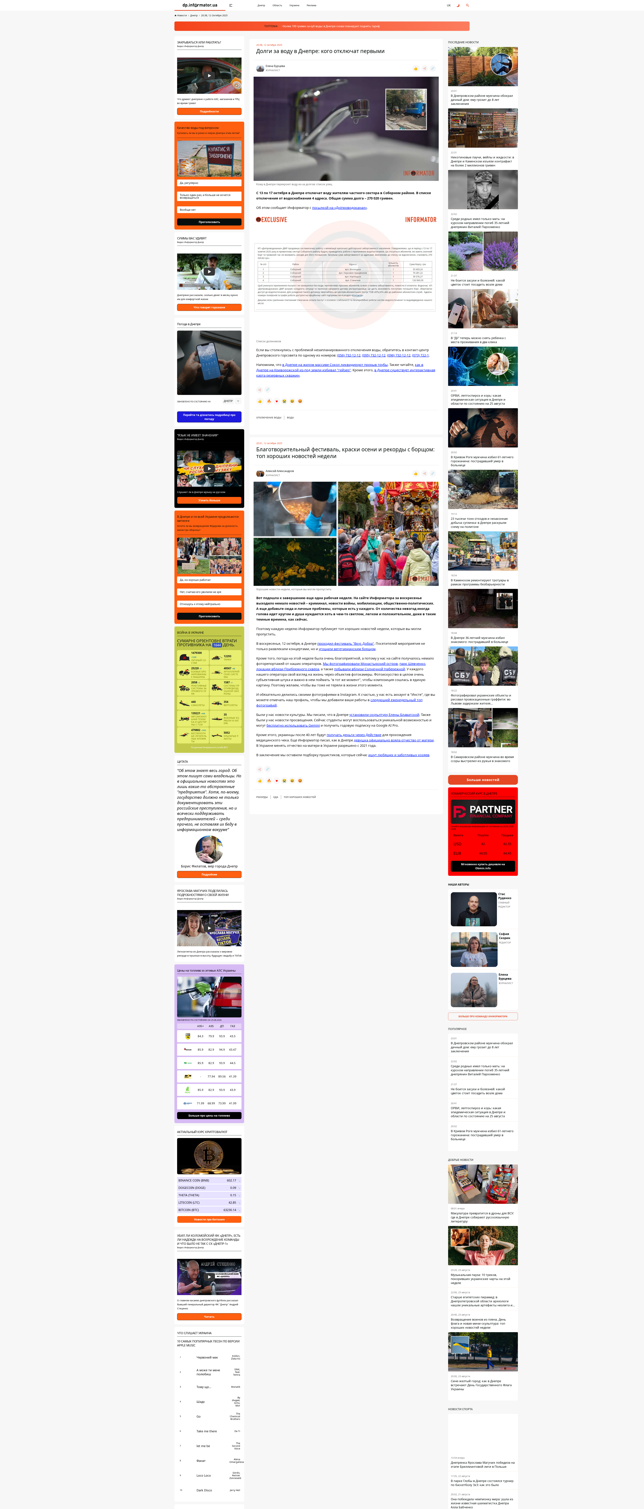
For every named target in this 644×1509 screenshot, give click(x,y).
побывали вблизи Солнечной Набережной (369, 669)
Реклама (311, 5)
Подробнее (209, 874)
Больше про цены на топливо (209, 1115)
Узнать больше (209, 500)
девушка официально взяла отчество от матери (394, 740)
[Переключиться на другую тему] (458, 5)
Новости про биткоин (209, 1219)
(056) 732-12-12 (348, 355)
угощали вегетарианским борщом (347, 649)
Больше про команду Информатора (483, 1016)
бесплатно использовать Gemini (293, 725)
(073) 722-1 (420, 355)
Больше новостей (483, 779)
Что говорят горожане (209, 307)
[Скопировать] (432, 68)
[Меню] (230, 5)
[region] (209, 410)
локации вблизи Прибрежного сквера (287, 669)
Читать (209, 1317)
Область (277, 5)
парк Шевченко (412, 663)
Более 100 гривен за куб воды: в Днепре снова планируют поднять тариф (331, 26)
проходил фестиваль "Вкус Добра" (345, 643)
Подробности (209, 111)
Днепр (261, 5)
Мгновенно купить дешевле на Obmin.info (483, 866)
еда (275, 797)
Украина (294, 5)
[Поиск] (468, 5)
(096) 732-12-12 (398, 355)
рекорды (262, 797)
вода (290, 417)
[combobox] (231, 401)
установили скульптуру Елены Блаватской (384, 714)
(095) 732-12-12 (373, 355)
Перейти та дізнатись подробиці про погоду (209, 417)
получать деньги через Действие (354, 735)
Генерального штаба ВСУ (215, 747)
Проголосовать (209, 222)
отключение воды (268, 417)
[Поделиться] (424, 68)
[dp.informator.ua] (199, 5)
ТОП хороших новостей (300, 797)
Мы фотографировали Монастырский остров (360, 663)
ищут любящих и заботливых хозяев (398, 755)
